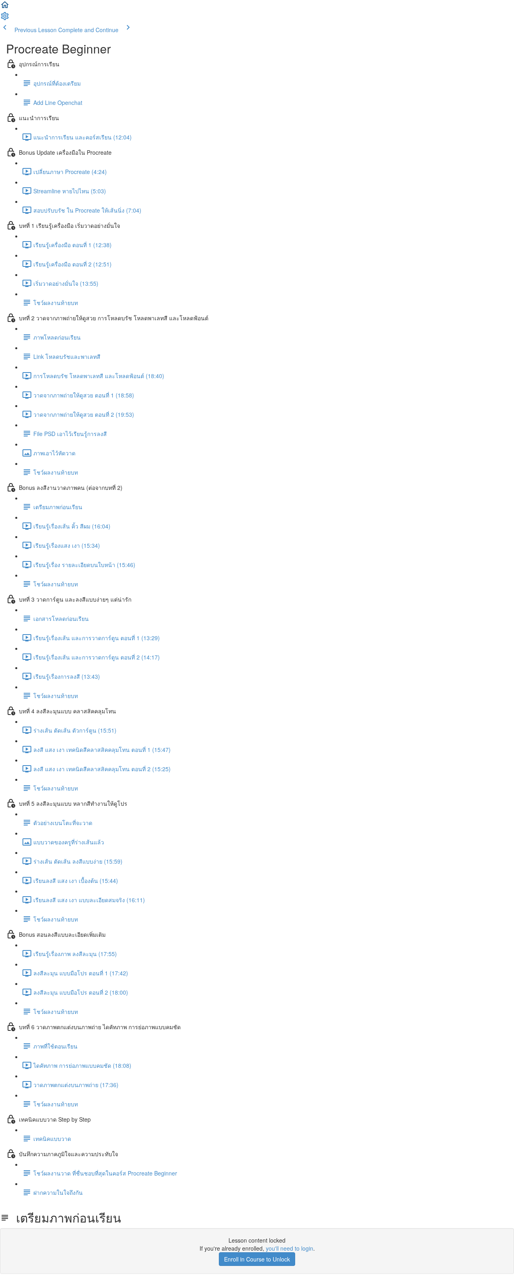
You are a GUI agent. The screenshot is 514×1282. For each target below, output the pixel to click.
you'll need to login (289, 1248)
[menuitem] (5, 18)
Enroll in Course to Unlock (257, 1259)
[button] (5, 7)
